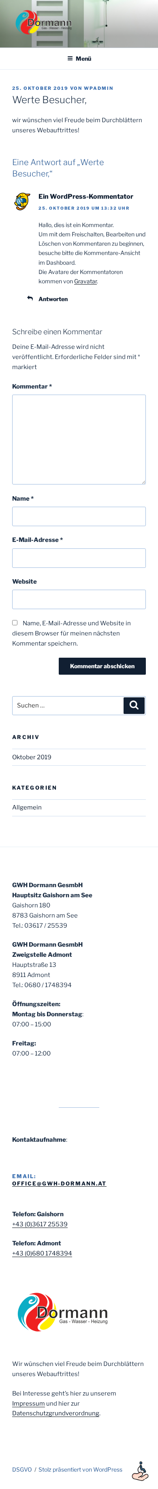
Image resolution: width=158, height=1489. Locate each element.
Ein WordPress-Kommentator (85, 196)
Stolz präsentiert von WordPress (80, 1469)
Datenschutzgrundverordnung (55, 1413)
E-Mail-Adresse (37, 540)
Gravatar (85, 281)
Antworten (53, 298)
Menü (83, 58)
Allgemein (27, 807)
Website (24, 581)
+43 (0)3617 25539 (40, 1224)
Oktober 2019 (31, 757)
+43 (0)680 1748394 (42, 1253)
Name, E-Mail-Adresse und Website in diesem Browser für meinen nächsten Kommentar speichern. (71, 633)
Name (23, 498)
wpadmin (98, 88)
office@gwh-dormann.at (59, 1183)
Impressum (28, 1403)
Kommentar (32, 386)
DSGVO (22, 1469)
